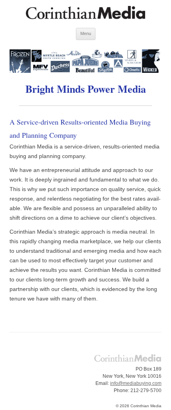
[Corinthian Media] (85, 14)
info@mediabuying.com (135, 383)
